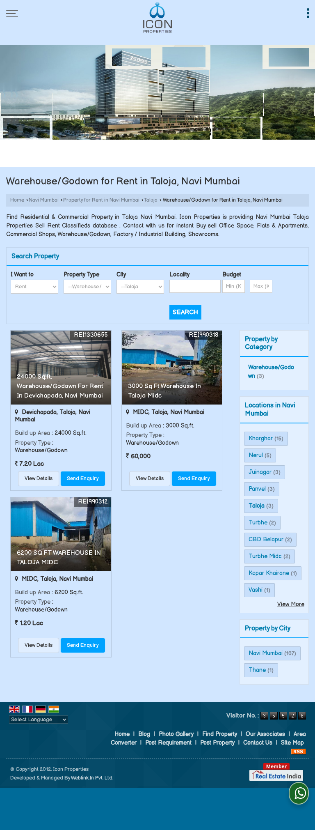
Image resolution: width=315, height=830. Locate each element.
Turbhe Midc (265, 556)
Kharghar (261, 438)
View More (290, 604)
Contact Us (257, 742)
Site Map (292, 742)
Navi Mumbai (44, 200)
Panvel (257, 488)
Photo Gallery (176, 734)
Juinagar (260, 472)
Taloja (151, 200)
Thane (257, 670)
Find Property (219, 734)
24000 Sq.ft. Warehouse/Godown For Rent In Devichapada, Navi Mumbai (60, 386)
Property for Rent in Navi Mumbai (101, 200)
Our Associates (265, 734)
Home (17, 200)
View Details (38, 479)
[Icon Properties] (157, 17)
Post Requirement (168, 742)
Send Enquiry (83, 479)
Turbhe (258, 522)
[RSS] (298, 751)
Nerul (256, 455)
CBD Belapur (266, 539)
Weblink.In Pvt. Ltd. (92, 778)
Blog (144, 734)
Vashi (255, 589)
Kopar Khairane (269, 573)
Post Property (217, 742)
